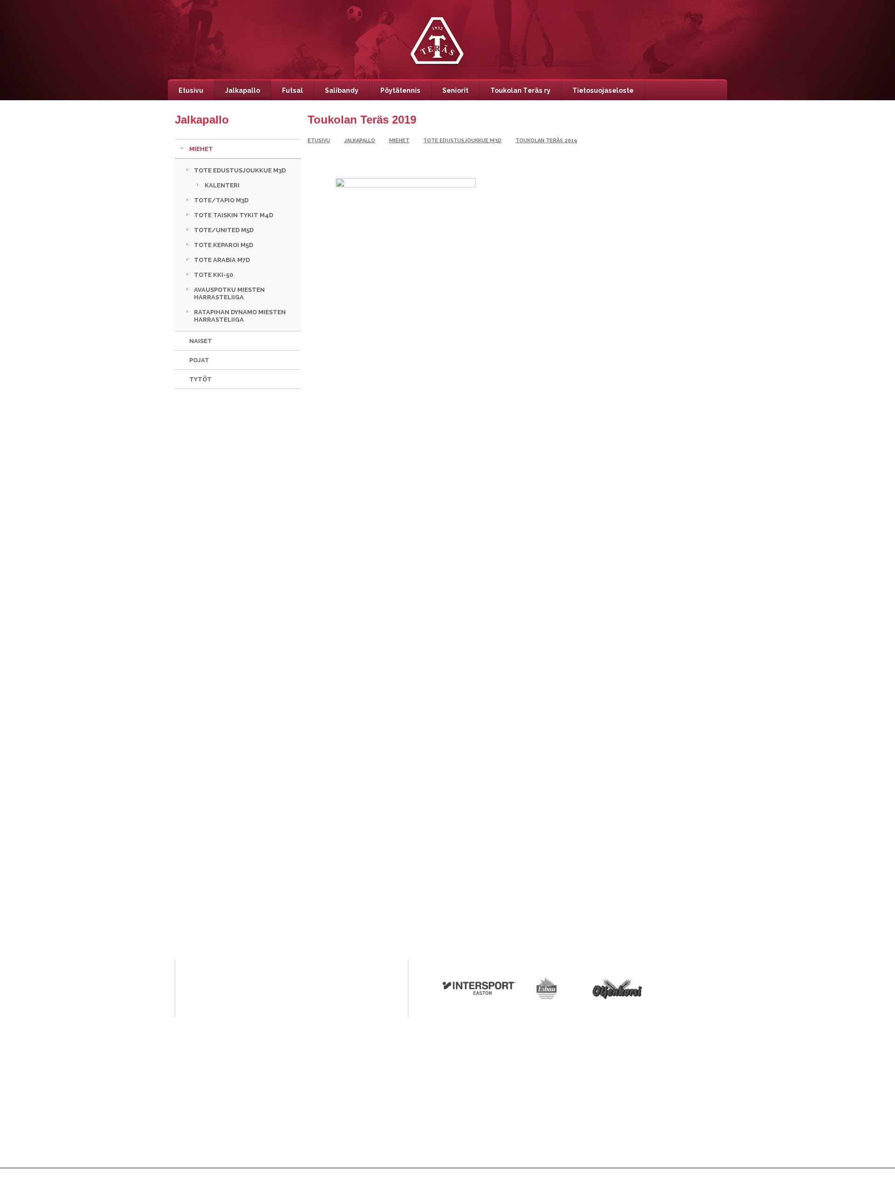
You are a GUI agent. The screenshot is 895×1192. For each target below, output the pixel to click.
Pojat (199, 360)
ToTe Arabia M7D (222, 259)
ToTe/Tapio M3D (221, 200)
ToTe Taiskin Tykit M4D (233, 215)
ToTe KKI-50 (213, 274)
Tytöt (200, 379)
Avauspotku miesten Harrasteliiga (229, 293)
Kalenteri (222, 185)
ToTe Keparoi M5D (223, 244)
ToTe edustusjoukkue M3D (240, 170)
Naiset (200, 341)
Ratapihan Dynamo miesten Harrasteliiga (240, 316)
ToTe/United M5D (224, 230)
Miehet (201, 148)
